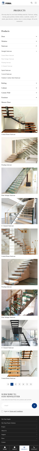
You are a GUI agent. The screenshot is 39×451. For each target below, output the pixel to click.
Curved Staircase (6, 74)
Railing (3, 83)
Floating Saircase (6, 62)
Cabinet (4, 88)
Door (3, 36)
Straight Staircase (6, 51)
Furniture (4, 97)
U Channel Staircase (6, 66)
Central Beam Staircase (7, 55)
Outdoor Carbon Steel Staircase (10, 78)
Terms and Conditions (16, 411)
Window (4, 41)
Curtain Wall (5, 93)
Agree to (13, 411)
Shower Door (6, 102)
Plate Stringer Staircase (7, 59)
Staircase (4, 46)
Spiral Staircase (6, 70)
